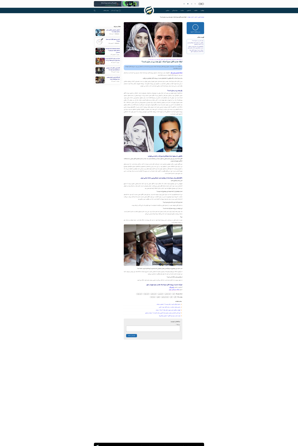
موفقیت (202, 10)
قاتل (175, 297)
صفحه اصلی (201, 17)
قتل (171, 297)
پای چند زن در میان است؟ (197, 40)
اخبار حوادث (190, 17)
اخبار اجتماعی (167, 294)
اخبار (196, 17)
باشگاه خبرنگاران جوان (174, 290)
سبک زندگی (174, 10)
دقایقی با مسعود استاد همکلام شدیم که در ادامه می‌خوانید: (195, 43)
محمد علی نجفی (165, 297)
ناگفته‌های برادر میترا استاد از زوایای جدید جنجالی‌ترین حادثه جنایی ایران (195, 47)
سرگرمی (167, 10)
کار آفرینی (189, 10)
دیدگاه (178, 325)
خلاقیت (195, 10)
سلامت (182, 10)
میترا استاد (153, 297)
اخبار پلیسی (160, 294)
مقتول (158, 297)
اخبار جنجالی (153, 294)
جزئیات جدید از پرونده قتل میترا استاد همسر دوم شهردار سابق (196, 50)
